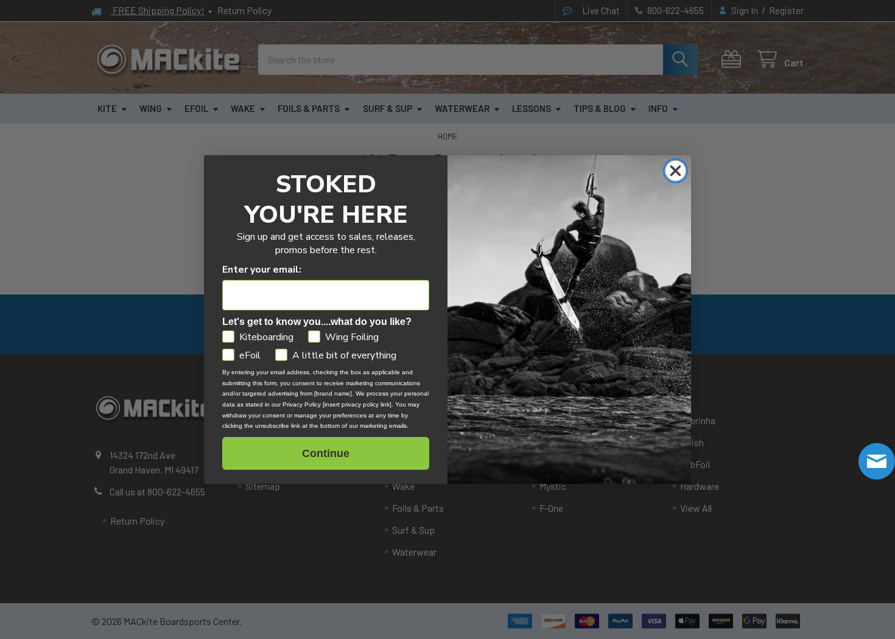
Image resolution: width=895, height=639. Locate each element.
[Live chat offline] (876, 461)
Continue (325, 453)
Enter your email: (261, 269)
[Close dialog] (675, 170)
